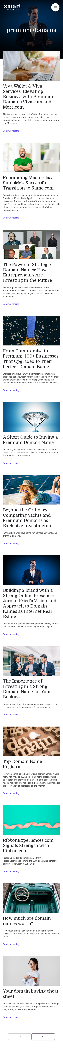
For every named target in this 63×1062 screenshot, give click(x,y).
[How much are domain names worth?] (31, 898)
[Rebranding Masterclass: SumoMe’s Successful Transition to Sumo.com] (31, 157)
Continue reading (11, 131)
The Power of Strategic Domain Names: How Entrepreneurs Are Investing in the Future (27, 272)
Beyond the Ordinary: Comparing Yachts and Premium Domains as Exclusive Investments (27, 517)
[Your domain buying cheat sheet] (31, 971)
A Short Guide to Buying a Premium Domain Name (30, 440)
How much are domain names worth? (27, 921)
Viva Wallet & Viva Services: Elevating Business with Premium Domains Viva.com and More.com (28, 97)
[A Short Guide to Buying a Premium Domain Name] (31, 417)
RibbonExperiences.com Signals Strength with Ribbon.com (28, 845)
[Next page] (43, 1036)
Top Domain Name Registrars (22, 764)
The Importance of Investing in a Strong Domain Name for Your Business (27, 689)
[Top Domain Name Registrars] (31, 741)
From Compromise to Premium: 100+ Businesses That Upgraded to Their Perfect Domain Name (30, 358)
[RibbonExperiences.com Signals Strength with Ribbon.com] (31, 820)
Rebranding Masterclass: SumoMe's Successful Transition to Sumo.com (28, 183)
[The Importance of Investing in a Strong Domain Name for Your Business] (31, 661)
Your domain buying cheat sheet (30, 994)
